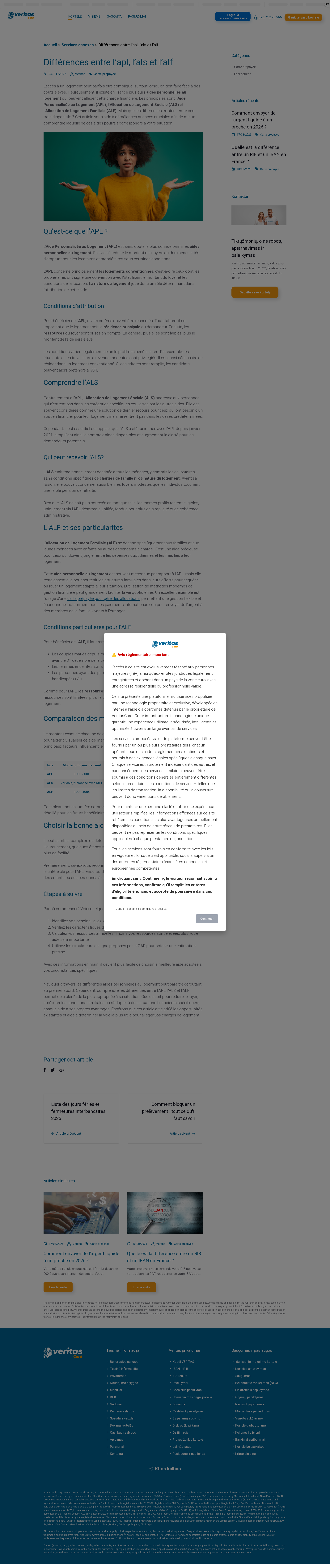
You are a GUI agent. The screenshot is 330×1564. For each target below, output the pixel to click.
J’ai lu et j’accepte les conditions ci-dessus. (141, 909)
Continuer (207, 919)
